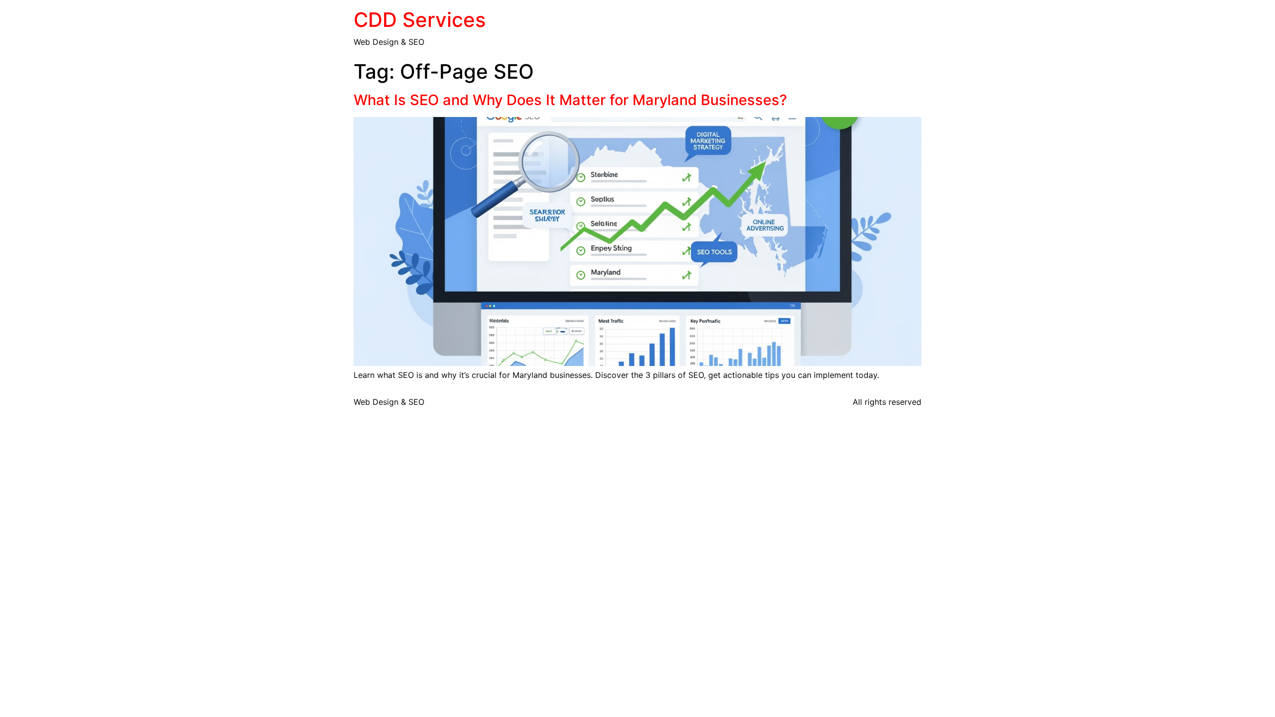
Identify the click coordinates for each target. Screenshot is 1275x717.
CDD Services (420, 19)
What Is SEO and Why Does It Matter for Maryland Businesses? (570, 100)
